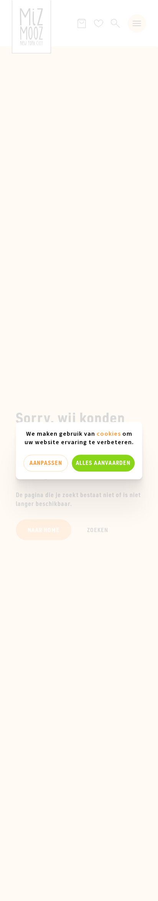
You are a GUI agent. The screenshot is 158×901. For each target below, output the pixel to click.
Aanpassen (46, 463)
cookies (109, 434)
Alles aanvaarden (103, 463)
